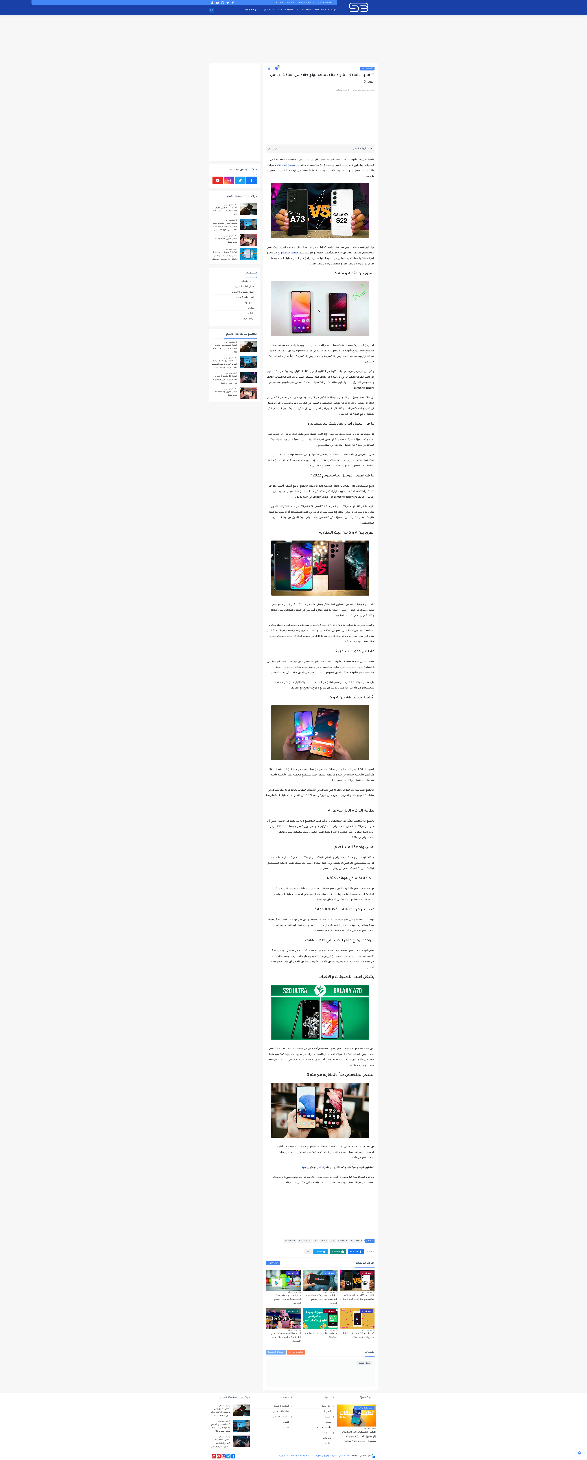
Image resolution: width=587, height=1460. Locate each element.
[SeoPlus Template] (373, 1456)
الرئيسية (332, 10)
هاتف (347, 160)
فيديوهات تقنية (285, 10)
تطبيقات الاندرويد (304, 10)
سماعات (327, 1438)
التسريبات (327, 1411)
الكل (332, 1241)
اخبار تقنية (342, 1241)
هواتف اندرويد (304, 1241)
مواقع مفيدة (248, 318)
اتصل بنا (279, 3)
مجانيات (328, 1443)
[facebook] (233, 3)
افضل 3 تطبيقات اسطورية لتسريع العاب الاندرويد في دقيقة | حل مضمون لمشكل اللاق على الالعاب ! (224, 256)
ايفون (329, 1422)
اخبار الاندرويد (367, 69)
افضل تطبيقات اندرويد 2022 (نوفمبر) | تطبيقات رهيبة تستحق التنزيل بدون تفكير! (359, 1437)
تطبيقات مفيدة (324, 1427)
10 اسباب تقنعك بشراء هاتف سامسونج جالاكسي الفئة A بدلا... (357, 1297)
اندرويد (328, 1416)
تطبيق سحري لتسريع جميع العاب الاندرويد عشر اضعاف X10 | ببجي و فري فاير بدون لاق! (224, 227)
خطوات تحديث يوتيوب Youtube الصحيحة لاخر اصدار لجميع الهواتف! (322, 1299)
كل (315, 1241)
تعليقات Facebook (276, 1352)
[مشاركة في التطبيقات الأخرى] (308, 1251)
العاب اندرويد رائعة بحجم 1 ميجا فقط (225, 240)
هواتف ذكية (320, 10)
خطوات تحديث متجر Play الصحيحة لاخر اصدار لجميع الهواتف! (287, 1299)
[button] (356, 1251)
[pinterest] (212, 3)
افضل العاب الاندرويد (244, 286)
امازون (320, 1168)
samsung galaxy (286, 165)
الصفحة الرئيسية (282, 1406)
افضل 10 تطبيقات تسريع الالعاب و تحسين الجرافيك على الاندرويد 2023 (225, 379)
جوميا (305, 1168)
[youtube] (217, 3)
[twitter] (227, 3)
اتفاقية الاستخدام (325, 3)
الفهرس (290, 3)
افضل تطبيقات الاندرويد (243, 291)
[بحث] (211, 10)
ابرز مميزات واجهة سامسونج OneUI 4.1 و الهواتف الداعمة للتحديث (286, 1337)
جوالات (324, 1241)
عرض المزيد (273, 1263)
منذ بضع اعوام (367, 1292)
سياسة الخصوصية (306, 3)
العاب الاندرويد (269, 10)
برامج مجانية (248, 302)
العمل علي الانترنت (245, 297)
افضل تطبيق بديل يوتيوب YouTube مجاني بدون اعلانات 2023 (224, 211)
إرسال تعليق (364, 1363)
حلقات (251, 313)
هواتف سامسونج (288, 253)
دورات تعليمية (325, 1432)
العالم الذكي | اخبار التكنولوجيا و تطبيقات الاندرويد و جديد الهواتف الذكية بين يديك (314, 1456)
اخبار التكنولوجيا (251, 10)
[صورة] (248, 209)
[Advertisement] (293, 39)
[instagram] (222, 3)
